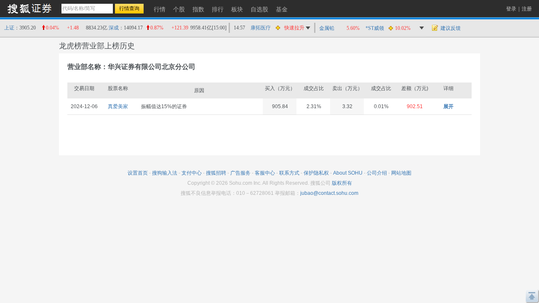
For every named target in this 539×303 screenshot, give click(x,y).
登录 (511, 9)
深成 (114, 28)
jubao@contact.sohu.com (329, 193)
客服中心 (265, 173)
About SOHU (348, 173)
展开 (448, 106)
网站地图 (401, 173)
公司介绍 (377, 173)
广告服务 (240, 173)
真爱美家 (118, 106)
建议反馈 (450, 28)
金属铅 (326, 28)
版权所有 (342, 183)
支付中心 (191, 173)
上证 (9, 28)
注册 (527, 9)
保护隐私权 (316, 173)
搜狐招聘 (216, 173)
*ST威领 (375, 28)
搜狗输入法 (164, 173)
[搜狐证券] (29, 8)
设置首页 (138, 173)
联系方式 (289, 173)
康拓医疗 (261, 28)
